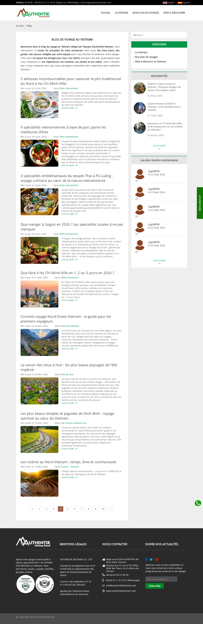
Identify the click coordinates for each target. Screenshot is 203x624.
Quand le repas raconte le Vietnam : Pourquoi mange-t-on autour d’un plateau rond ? (164, 87)
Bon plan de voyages (146, 12)
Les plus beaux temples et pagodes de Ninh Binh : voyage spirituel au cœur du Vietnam (67, 415)
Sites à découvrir (174, 12)
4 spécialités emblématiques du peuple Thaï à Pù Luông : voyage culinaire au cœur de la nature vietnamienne (67, 178)
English (170, 2)
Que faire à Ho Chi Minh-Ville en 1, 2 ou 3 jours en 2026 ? (67, 272)
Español (186, 2)
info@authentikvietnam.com (97, 2)
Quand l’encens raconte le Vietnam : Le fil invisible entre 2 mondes (164, 106)
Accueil (105, 12)
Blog (29, 25)
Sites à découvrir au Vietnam (150, 61)
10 (103, 508)
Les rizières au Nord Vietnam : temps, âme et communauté (68, 461)
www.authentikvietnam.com (121, 590)
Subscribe (154, 586)
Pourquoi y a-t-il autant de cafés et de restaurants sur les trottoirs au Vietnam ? (165, 126)
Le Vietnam (121, 12)
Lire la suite (68, 107)
